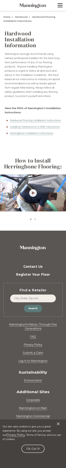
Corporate (33, 400)
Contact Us (33, 267)
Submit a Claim (33, 352)
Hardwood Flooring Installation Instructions (35, 120)
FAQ (33, 336)
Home (6, 17)
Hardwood (21, 17)
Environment (33, 380)
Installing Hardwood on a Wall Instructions (35, 126)
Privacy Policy (33, 344)
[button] (60, 5)
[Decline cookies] (58, 422)
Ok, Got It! (33, 448)
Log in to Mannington (33, 360)
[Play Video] (33, 193)
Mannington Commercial (33, 416)
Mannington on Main (33, 408)
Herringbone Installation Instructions (31, 133)
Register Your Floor (33, 274)
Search (33, 308)
